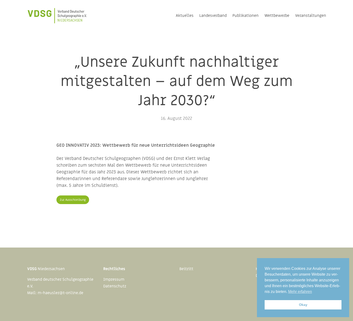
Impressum (113, 279)
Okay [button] (303, 305)
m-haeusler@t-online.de (60, 293)
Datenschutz (114, 286)
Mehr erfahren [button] (300, 292)
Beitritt (186, 269)
